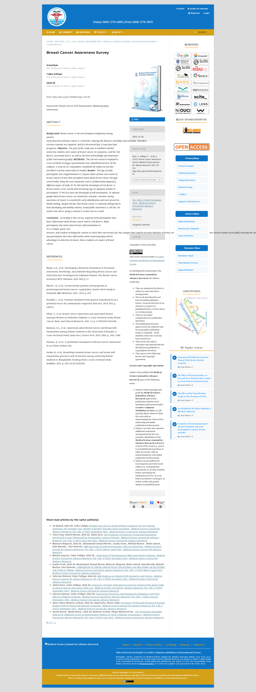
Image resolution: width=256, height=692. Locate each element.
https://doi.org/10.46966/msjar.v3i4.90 (71, 97)
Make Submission (186, 221)
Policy (101, 32)
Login (206, 13)
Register (195, 13)
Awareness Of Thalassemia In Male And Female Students (126, 555)
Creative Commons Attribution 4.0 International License (146, 260)
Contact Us (198, 644)
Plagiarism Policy (186, 180)
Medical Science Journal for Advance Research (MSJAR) (81, 675)
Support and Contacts (188, 201)
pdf (136, 119)
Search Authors (185, 236)
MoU (181, 8)
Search (202, 32)
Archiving (171, 644)
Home (51, 32)
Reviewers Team (185, 256)
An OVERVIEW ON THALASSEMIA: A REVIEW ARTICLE (194, 410)
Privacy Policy (155, 644)
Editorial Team (184, 187)
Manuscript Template (188, 229)
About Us (138, 644)
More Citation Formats (145, 179)
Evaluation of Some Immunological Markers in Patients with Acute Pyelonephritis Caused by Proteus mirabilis (193, 428)
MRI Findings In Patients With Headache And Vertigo (125, 576)
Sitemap (185, 644)
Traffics (181, 194)
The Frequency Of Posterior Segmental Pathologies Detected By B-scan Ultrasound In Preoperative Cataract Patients (104, 536)
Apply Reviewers (185, 270)
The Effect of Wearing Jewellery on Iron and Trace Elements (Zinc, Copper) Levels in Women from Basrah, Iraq (194, 378)
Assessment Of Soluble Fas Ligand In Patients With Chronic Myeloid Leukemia (193, 360)
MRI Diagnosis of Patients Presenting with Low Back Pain (114, 546)
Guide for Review (198, 8)
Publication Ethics (186, 173)
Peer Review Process (187, 263)
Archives (84, 32)
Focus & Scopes (185, 166)
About (117, 32)
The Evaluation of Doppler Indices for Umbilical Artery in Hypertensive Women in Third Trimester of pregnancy (107, 613)
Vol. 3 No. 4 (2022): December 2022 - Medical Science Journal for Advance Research (111, 41)
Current (66, 32)
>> (55, 622)
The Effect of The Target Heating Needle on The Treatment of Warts (192, 395)
